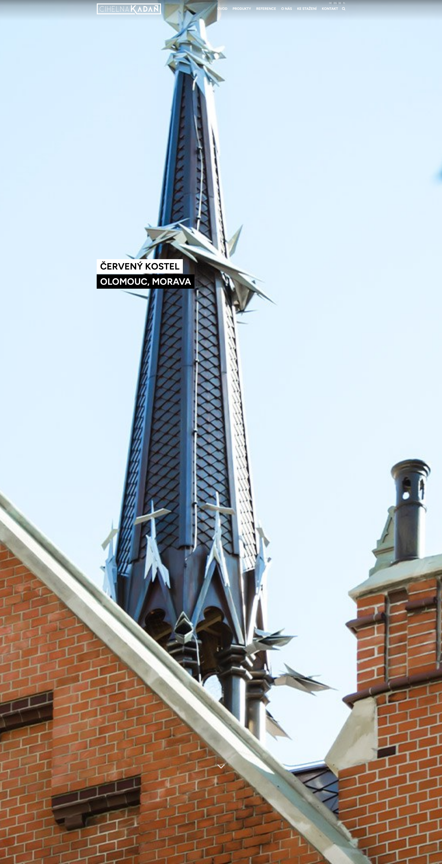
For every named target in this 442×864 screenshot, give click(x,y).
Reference (266, 9)
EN (335, 3)
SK (340, 3)
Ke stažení (307, 9)
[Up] (436, 861)
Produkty (242, 9)
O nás (286, 9)
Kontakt (330, 9)
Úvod (222, 9)
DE (330, 3)
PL (344, 3)
